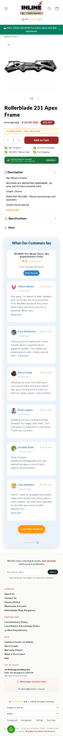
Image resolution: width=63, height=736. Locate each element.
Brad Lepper (25, 409)
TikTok (39, 720)
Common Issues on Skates (18, 642)
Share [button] (11, 227)
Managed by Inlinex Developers (40, 731)
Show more (16, 315)
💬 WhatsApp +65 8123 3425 (31, 682)
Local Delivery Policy (16, 622)
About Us (9, 594)
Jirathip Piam (26, 447)
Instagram (27, 720)
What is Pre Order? (14, 654)
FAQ (6, 658)
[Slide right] (38, 98)
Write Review (31, 273)
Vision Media (26, 286)
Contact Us (10, 598)
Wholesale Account (15, 606)
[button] (6, 8)
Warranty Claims (13, 650)
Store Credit (11, 646)
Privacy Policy (12, 602)
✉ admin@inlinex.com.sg (31, 689)
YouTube (51, 720)
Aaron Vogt (25, 372)
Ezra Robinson (27, 331)
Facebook (12, 720)
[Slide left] (24, 98)
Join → (53, 572)
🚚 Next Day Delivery (15, 630)
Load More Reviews (31, 529)
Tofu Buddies (26, 484)
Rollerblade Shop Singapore (19, 610)
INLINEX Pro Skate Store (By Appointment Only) (31, 255)
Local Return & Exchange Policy (22, 626)
